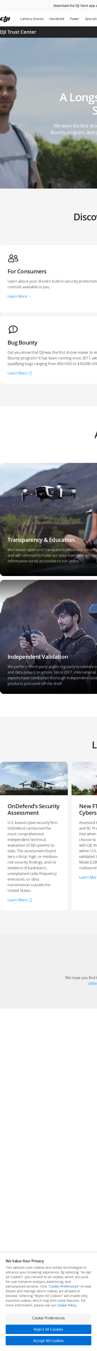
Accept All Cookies (48, 1340)
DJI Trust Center (18, 32)
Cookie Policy (66, 1305)
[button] (34, 836)
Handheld (56, 18)
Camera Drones (32, 18)
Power (74, 18)
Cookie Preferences (63, 1286)
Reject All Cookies (48, 1329)
